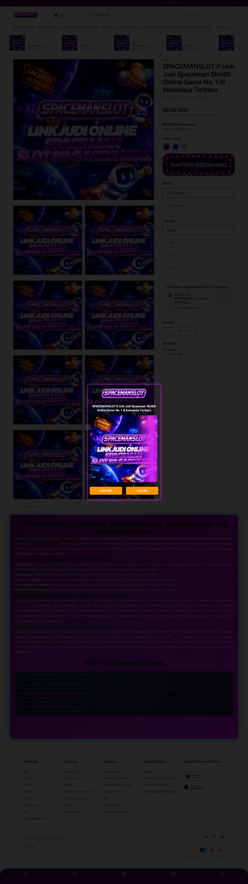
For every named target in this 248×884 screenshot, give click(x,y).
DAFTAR (106, 491)
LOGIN (142, 491)
